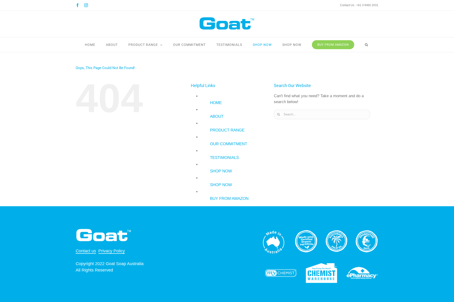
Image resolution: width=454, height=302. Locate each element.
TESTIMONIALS (224, 157)
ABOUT (216, 116)
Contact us (86, 251)
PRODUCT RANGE (227, 130)
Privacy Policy (111, 251)
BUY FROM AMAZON (229, 198)
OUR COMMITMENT (228, 144)
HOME (216, 103)
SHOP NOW (221, 171)
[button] (366, 44)
